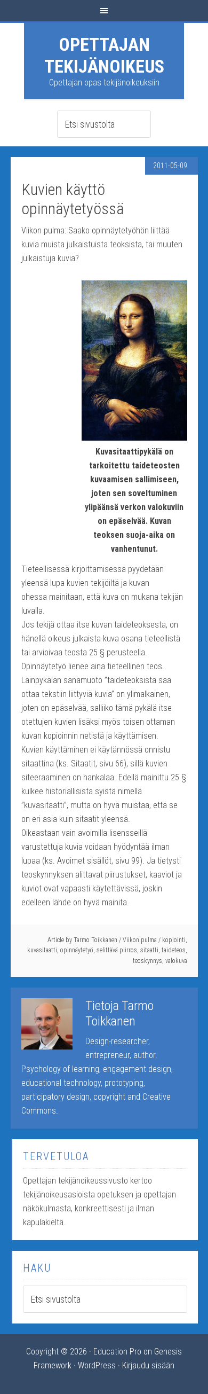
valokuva (176, 961)
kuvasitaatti (42, 950)
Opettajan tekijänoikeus (104, 55)
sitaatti (149, 950)
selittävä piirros (117, 950)
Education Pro (117, 1351)
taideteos (174, 950)
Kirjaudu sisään (148, 1365)
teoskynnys (147, 961)
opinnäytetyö (76, 950)
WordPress (97, 1365)
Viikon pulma (140, 940)
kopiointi (174, 940)
